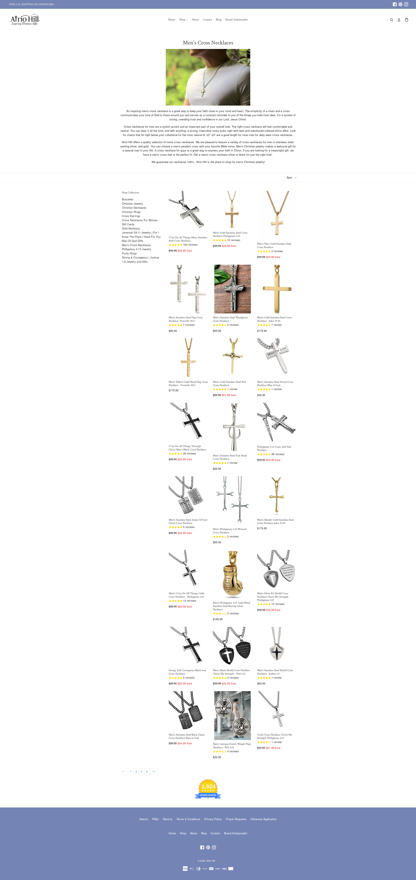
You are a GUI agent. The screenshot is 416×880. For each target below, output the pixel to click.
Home (171, 19)
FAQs (155, 819)
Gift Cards (128, 224)
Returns (167, 819)
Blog (218, 19)
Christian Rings (131, 212)
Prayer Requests (236, 819)
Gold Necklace (131, 228)
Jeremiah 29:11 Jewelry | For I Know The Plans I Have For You (141, 234)
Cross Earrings (131, 216)
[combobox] (393, 19)
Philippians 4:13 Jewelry (136, 249)
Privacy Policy (213, 819)
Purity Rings (129, 253)
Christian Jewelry (132, 203)
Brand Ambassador (236, 19)
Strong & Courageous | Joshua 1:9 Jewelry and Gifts (140, 259)
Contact (207, 19)
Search (143, 819)
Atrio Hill (211, 860)
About (195, 19)
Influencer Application (263, 819)
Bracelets (127, 199)
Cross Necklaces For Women (140, 220)
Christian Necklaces (134, 207)
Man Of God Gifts (132, 241)
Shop (184, 19)
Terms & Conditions (188, 819)
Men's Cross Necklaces (136, 245)
